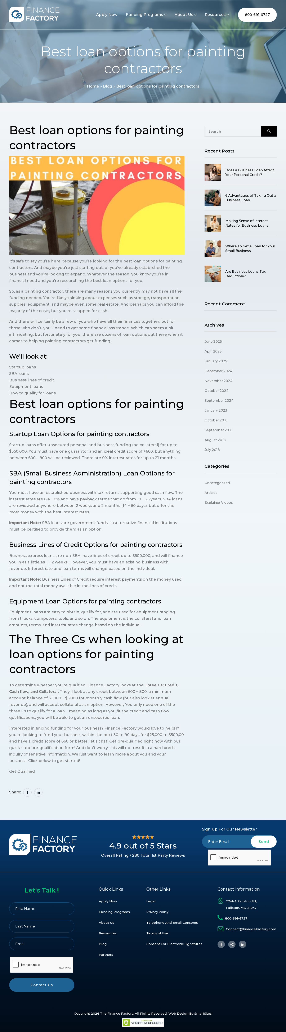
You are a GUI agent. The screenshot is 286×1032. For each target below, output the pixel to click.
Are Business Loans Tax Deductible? (245, 274)
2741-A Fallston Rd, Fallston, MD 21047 (241, 904)
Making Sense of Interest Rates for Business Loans (246, 223)
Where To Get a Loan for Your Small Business (250, 248)
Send (264, 842)
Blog (107, 86)
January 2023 (216, 410)
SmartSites (203, 1013)
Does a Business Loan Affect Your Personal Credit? (249, 172)
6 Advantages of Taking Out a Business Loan (250, 198)
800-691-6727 (257, 15)
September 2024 (219, 401)
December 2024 (218, 371)
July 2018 (212, 450)
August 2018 (215, 440)
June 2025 (213, 342)
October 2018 (216, 420)
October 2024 (216, 391)
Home (93, 86)
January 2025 (216, 361)
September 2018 (219, 430)
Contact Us (42, 985)
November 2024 (218, 381)
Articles (211, 493)
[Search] (269, 131)
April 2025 (213, 351)
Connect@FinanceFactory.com (251, 929)
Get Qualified (22, 771)
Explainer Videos (219, 503)
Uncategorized (217, 483)
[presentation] (239, 858)
